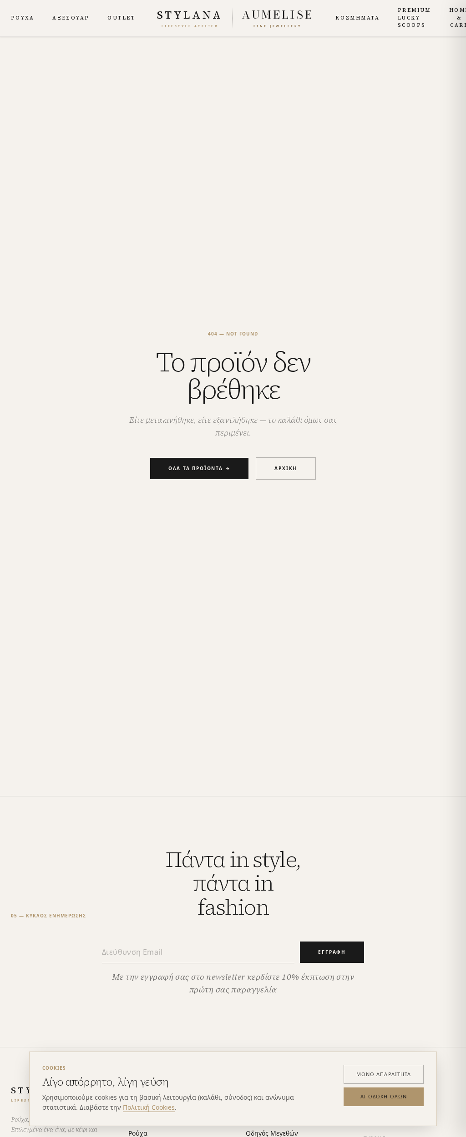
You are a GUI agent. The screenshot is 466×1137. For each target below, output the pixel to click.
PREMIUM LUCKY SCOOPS (414, 18)
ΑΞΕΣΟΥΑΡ (70, 18)
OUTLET (121, 18)
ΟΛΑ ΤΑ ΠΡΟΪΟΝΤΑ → (199, 468)
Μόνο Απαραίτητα (383, 1074)
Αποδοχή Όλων (383, 1096)
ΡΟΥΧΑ (22, 18)
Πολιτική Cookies (149, 1107)
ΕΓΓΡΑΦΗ (332, 952)
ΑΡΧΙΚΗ (285, 468)
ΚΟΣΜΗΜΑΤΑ (357, 18)
